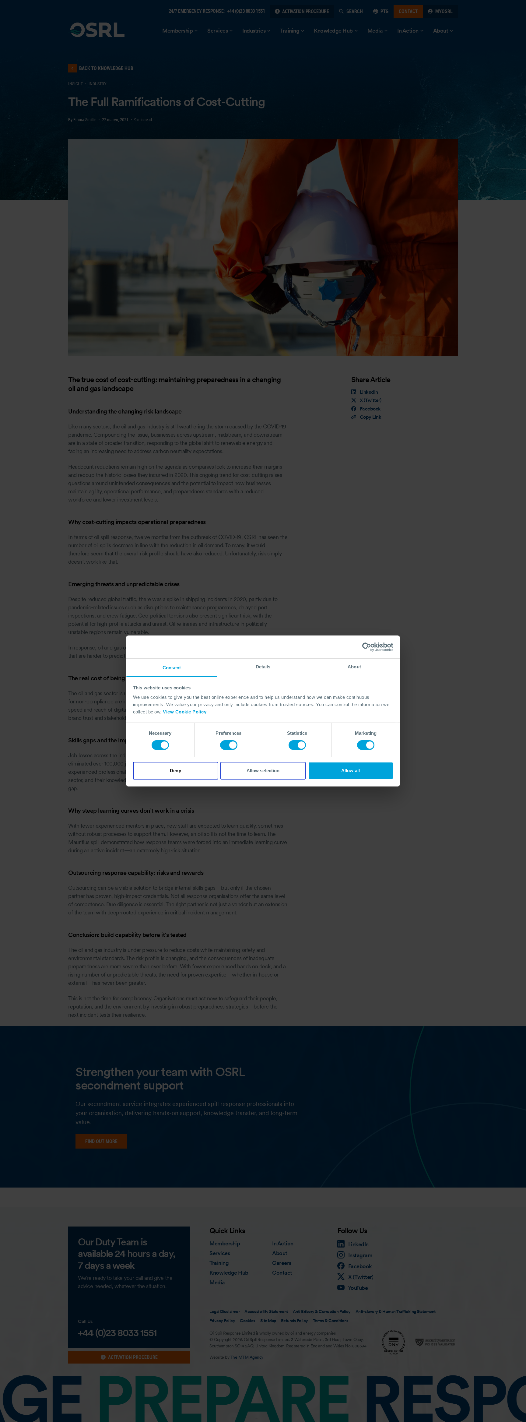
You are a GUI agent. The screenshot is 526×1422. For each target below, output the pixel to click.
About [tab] (354, 666)
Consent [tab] (172, 667)
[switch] (228, 745)
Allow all (350, 770)
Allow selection (263, 770)
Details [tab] (263, 666)
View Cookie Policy (184, 711)
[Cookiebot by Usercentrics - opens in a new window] (366, 646)
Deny (175, 770)
